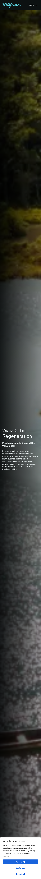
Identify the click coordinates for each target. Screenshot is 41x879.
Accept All (20, 862)
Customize (20, 868)
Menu (32, 5)
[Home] (11, 5)
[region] (20, 858)
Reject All (20, 874)
